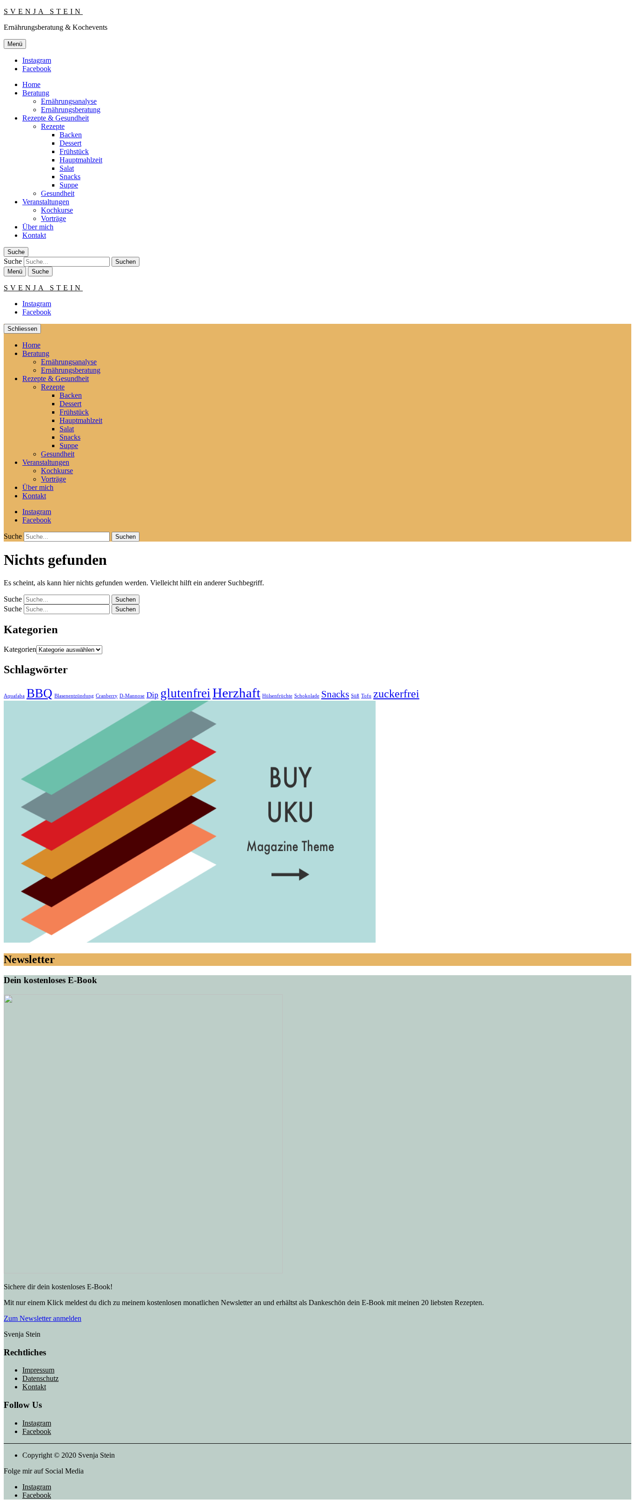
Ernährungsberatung (70, 110)
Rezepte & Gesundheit (55, 118)
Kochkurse (57, 210)
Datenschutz (40, 1378)
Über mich (37, 227)
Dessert (70, 143)
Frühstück (74, 151)
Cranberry (107, 695)
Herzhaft (236, 692)
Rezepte (53, 126)
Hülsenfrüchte (277, 695)
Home (31, 84)
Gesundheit (57, 193)
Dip (152, 694)
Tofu (366, 695)
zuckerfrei (396, 693)
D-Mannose (132, 695)
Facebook (36, 69)
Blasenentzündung (74, 695)
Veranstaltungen (45, 202)
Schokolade (306, 695)
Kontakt (34, 235)
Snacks (70, 177)
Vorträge (53, 218)
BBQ (39, 693)
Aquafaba (14, 695)
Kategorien (20, 649)
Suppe (69, 185)
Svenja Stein (43, 11)
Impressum (38, 1370)
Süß (355, 695)
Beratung (35, 93)
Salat (67, 168)
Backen (71, 135)
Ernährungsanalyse (69, 101)
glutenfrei (185, 693)
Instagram (36, 60)
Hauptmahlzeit (81, 160)
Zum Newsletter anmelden (42, 1318)
